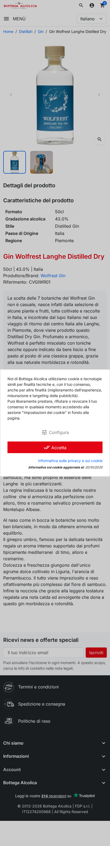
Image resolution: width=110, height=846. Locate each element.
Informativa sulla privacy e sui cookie (70, 461)
